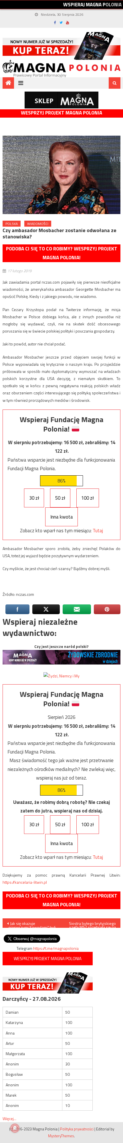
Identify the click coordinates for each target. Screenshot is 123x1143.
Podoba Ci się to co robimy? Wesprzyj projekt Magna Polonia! (61, 253)
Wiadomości (37, 223)
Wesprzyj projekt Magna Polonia (61, 112)
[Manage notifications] (14, 1128)
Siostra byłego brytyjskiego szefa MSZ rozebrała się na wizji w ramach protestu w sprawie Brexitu (92, 924)
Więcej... (9, 1119)
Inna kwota (61, 517)
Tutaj (98, 530)
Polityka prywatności (77, 1129)
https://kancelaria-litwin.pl (25, 882)
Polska (11, 223)
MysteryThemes (61, 1136)
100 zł (87, 498)
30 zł (34, 498)
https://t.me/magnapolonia (56, 948)
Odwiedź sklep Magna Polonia (61, 100)
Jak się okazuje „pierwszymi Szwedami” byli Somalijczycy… (31, 924)
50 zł (60, 498)
